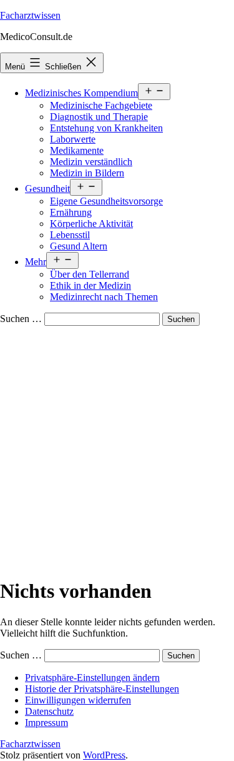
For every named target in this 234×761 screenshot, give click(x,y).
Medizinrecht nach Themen (104, 296)
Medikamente (77, 150)
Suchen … (21, 318)
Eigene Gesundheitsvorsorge (106, 201)
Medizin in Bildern (87, 173)
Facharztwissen (30, 15)
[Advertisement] (117, 449)
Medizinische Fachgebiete (101, 105)
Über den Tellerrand (89, 274)
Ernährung (71, 212)
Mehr (35, 261)
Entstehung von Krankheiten (106, 128)
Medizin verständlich (91, 161)
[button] (92, 677)
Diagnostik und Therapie (99, 116)
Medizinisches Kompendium (81, 93)
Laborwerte (72, 139)
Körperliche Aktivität (91, 223)
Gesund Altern (78, 246)
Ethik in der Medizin (90, 285)
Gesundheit (47, 188)
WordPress (104, 755)
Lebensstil (70, 234)
